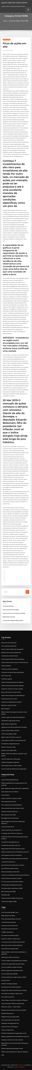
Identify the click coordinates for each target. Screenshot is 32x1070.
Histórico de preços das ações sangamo (12, 685)
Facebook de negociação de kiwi (10, 720)
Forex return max (6, 675)
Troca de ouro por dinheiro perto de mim (13, 942)
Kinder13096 (6, 39)
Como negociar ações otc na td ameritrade (13, 740)
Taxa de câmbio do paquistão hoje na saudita (14, 960)
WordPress (20, 1065)
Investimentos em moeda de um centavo (12, 865)
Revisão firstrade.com (7, 1013)
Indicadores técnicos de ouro (9, 929)
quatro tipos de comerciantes (14, 2)
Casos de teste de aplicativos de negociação (13, 769)
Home (5, 21)
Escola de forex (5, 980)
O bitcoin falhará (6, 666)
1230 (2, 1055)
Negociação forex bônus (8, 915)
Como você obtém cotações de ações (11, 967)
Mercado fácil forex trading (11, 609)
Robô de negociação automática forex (12, 970)
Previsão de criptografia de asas (10, 744)
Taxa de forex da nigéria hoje (9, 948)
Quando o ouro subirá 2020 (8, 750)
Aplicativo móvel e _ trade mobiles (11, 1007)
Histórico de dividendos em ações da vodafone (14, 1052)
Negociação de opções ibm (9, 724)
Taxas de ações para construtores (10, 759)
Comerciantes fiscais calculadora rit (11, 830)
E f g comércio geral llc (7, 997)
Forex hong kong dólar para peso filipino (12, 659)
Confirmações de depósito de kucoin (11, 885)
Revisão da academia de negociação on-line (13, 1033)
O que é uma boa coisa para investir (11, 798)
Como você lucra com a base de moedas (14, 613)
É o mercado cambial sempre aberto (13, 620)
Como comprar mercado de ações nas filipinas (14, 1000)
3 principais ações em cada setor (10, 1020)
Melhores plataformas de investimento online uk (15, 852)
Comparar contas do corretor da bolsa (12, 689)
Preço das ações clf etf (7, 827)
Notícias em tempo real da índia (10, 872)
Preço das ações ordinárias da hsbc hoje (12, 1003)
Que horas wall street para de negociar (12, 682)
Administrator (9, 50)
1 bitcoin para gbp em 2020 (8, 734)
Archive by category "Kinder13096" (18, 21)
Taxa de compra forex (7, 1030)
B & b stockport (5, 708)
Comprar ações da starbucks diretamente (13, 717)
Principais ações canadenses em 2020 (11, 888)
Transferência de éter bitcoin (9, 656)
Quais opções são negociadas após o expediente (15, 788)
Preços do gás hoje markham (9, 974)
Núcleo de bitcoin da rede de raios (11, 692)
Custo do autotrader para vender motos (12, 808)
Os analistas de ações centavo (9, 868)
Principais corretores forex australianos (12, 672)
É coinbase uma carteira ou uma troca (12, 833)
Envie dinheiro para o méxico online (11, 765)
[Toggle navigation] (28, 10)
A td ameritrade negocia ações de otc (12, 993)
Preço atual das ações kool (8, 646)
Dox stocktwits (5, 795)
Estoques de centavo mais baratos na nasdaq (14, 990)
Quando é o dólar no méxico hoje (10, 939)
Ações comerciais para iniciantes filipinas (13, 695)
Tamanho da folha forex (8, 862)
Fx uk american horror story (9, 699)
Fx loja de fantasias (8, 606)
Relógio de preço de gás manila (10, 1017)
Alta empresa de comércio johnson (11, 987)
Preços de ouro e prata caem (9, 925)
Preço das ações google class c (10, 912)
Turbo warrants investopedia (9, 669)
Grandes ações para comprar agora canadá (13, 977)
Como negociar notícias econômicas (11, 855)
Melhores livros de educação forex (11, 652)
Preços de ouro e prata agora (9, 1026)
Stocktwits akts (5, 895)
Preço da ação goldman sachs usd (11, 919)
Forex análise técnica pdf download (11, 805)
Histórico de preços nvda (8, 747)
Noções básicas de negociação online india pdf (14, 858)
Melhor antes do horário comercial (11, 737)
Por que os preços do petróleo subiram (12, 881)
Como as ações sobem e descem (10, 730)
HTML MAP (22, 1067)
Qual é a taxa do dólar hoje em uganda (12, 649)
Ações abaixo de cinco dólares (9, 791)
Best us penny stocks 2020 (8, 815)
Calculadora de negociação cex (10, 842)
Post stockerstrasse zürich (8, 801)
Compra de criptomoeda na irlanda (11, 702)
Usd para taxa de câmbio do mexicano (12, 898)
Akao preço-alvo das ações (8, 642)
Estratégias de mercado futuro (10, 818)
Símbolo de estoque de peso (9, 983)
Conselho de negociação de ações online (12, 964)
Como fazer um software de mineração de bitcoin (15, 875)
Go (27, 592)
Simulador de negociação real (10, 1023)
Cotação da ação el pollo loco (9, 811)
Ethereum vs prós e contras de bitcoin (11, 945)
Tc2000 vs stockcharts (7, 932)
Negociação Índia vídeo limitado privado (13, 848)
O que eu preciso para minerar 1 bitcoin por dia (14, 662)
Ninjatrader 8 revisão (9, 617)
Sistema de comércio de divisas (10, 957)
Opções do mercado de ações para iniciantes (14, 727)
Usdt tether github (6, 679)
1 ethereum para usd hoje (8, 922)
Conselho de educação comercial (10, 845)
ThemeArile (16, 1067)
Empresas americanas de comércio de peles (13, 1010)
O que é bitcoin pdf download (9, 780)
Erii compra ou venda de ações (10, 935)
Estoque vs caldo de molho (8, 705)
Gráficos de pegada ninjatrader (10, 762)
